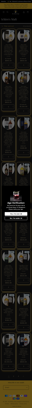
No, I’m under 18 (16, 218)
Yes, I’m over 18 (16, 214)
